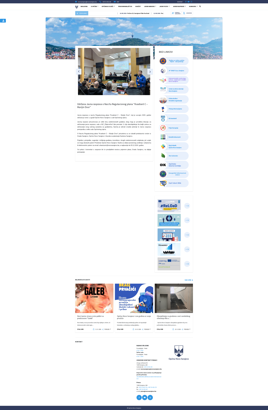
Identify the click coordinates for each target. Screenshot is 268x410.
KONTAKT (180, 2)
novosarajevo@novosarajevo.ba (151, 369)
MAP (118, 2)
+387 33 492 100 (106, 2)
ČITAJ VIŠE (80, 329)
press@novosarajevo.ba (148, 391)
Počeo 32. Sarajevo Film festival (128, 13)
